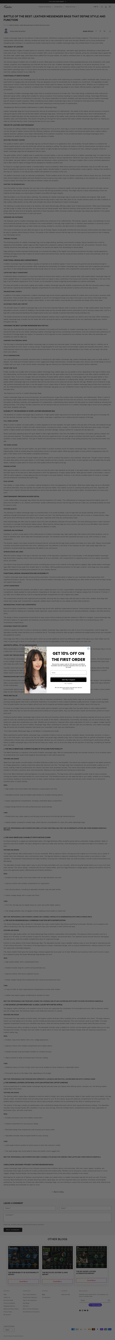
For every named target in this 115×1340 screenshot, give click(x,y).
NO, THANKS (68, 683)
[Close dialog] (88, 648)
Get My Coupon (68, 679)
